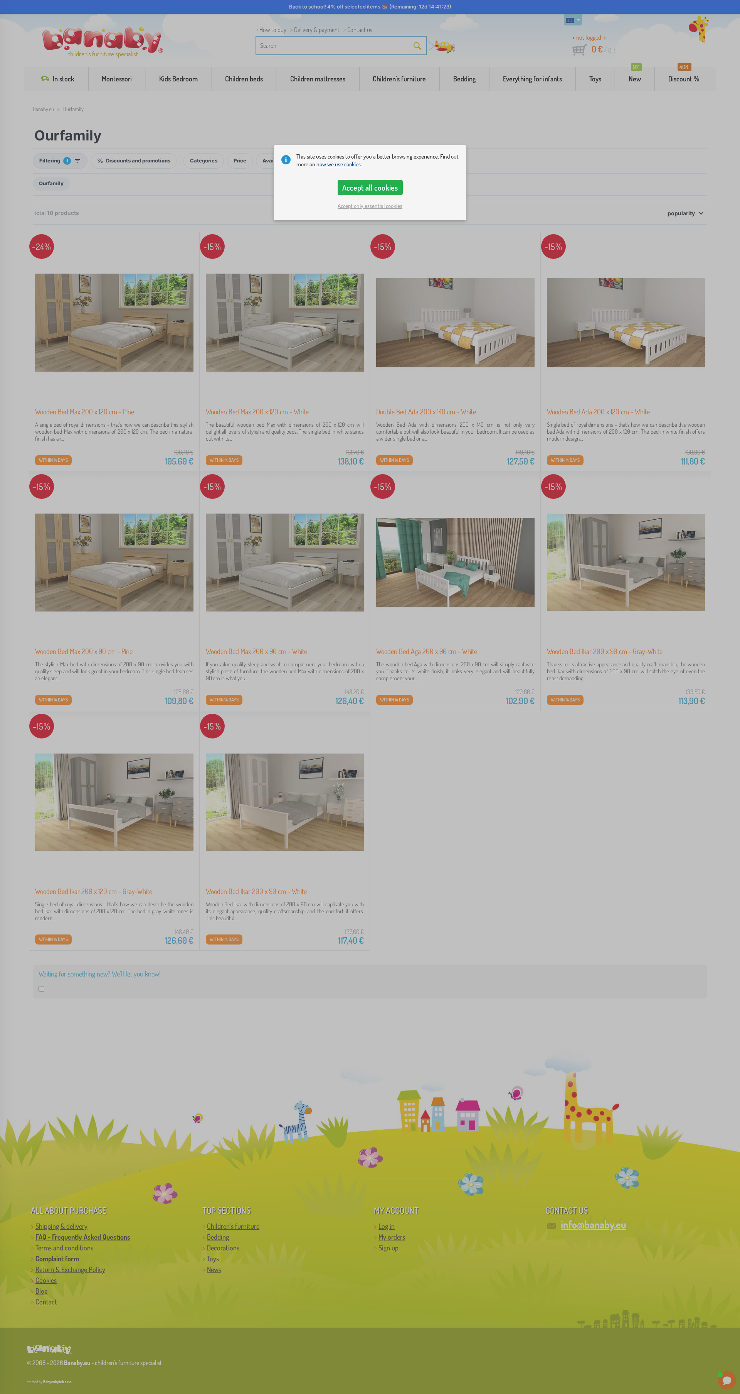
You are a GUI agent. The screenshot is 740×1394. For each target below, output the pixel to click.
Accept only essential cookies (370, 206)
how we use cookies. (339, 164)
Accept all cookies (370, 187)
